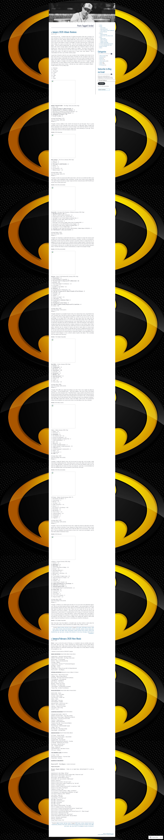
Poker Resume (104, 31)
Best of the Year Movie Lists (107, 35)
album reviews (61, 627)
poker (101, 63)
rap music (62, 632)
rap (58, 632)
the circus (80, 632)
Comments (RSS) (110, 834)
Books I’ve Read (103, 46)
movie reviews (103, 61)
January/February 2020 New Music (66, 638)
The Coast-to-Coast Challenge (107, 30)
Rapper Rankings (104, 42)
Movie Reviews (104, 34)
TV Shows (102, 65)
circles (73, 629)
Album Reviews (104, 39)
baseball (101, 57)
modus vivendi (77, 630)
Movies (101, 33)
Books (101, 58)
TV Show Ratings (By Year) (106, 45)
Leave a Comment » (89, 826)
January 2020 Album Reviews (64, 32)
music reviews (84, 630)
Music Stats (103, 38)
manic (66, 630)
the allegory (81, 826)
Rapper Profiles (104, 41)
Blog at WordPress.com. (108, 833)
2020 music (77, 823)
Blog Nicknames (104, 29)
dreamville (78, 629)
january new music (79, 824)
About (101, 47)
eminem (82, 629)
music (70, 627)
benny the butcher (67, 629)
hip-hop (67, 627)
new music (66, 826)
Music (101, 37)
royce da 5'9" (75, 826)
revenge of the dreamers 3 (71, 632)
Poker (101, 26)
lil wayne (57, 630)
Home (101, 25)
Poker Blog (103, 27)
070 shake (78, 627)
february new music (62, 824)
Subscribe (101, 83)
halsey (90, 629)
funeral (86, 629)
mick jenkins (71, 630)
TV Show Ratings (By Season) (106, 43)
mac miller (61, 630)
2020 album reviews (86, 627)
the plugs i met (86, 632)
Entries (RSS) (101, 834)
